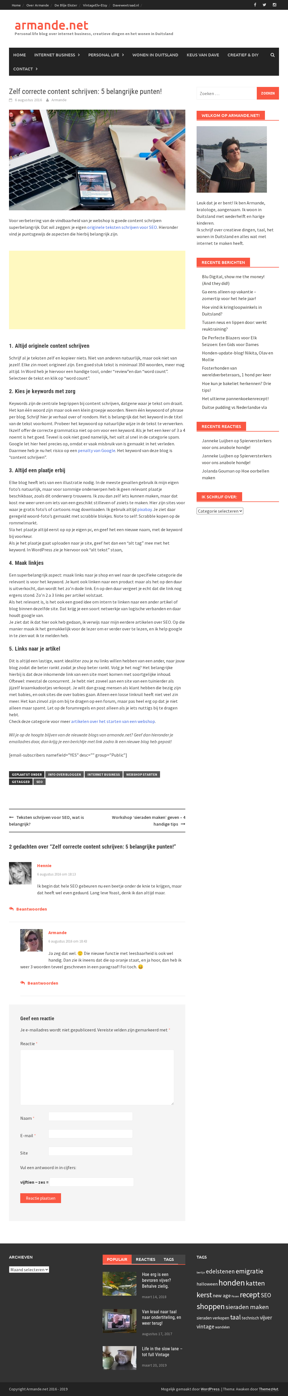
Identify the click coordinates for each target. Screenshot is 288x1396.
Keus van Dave (203, 54)
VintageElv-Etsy (95, 5)
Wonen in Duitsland (155, 54)
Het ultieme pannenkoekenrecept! (235, 398)
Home (16, 5)
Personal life (103, 54)
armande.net (51, 25)
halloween (207, 1284)
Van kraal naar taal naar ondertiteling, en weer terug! (161, 1317)
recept (250, 1294)
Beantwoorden (31, 909)
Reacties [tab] (145, 1259)
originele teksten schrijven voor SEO (122, 227)
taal (235, 1317)
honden (232, 1282)
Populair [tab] (117, 1259)
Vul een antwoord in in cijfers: (48, 1167)
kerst (204, 1294)
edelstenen (220, 1271)
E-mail (28, 1135)
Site (24, 1153)
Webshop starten (141, 774)
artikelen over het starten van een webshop (113, 721)
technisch (250, 1318)
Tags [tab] (169, 1259)
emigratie (249, 1271)
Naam (27, 1118)
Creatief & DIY (243, 54)
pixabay (144, 509)
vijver (266, 1317)
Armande (59, 99)
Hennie (44, 865)
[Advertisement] (97, 290)
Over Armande (37, 5)
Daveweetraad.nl (126, 5)
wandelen (222, 1327)
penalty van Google (96, 450)
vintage (205, 1326)
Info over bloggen (64, 774)
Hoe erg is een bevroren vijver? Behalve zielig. (156, 1280)
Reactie (29, 1043)
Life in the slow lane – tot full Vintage (162, 1351)
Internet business (54, 54)
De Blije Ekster (66, 5)
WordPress (210, 1389)
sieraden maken (247, 1307)
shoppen (211, 1306)
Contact (23, 69)
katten (255, 1283)
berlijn (201, 1272)
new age (222, 1295)
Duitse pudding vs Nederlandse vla (234, 407)
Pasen (235, 1296)
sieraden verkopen (213, 1318)
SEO (39, 782)
